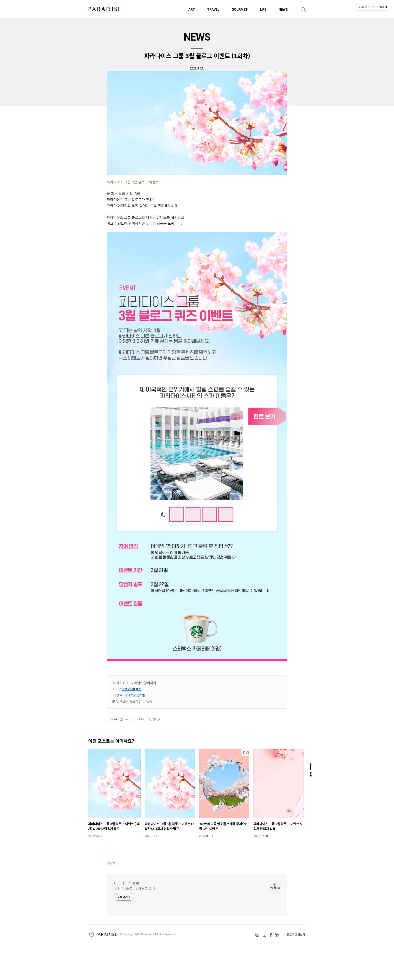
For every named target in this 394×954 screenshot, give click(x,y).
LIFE (263, 9)
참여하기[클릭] (134, 695)
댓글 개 (111, 863)
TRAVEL (213, 9)
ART (191, 9)
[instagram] (257, 935)
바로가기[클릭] (132, 689)
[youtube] (264, 935)
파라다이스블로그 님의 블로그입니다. (136, 888)
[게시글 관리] (126, 719)
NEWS (283, 9)
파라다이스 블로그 (128, 882)
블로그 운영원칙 (296, 934)
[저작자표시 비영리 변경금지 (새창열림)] (154, 719)
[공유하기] (121, 719)
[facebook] (271, 935)
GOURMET (240, 9)
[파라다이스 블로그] (104, 9)
